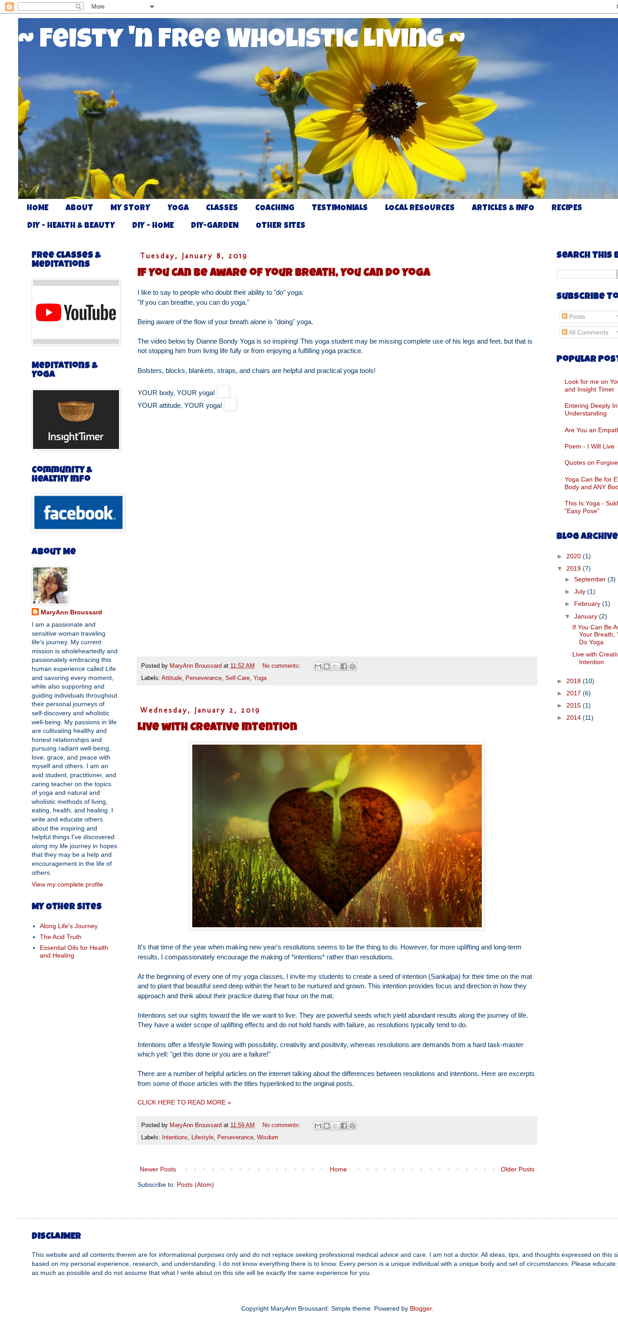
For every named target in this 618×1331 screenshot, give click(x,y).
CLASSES (222, 208)
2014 (574, 717)
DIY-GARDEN (214, 226)
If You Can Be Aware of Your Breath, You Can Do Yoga (284, 273)
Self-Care (237, 678)
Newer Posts (158, 1169)
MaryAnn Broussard (71, 612)
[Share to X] (335, 666)
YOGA (178, 208)
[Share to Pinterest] (352, 666)
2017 (574, 693)
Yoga (259, 678)
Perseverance (203, 678)
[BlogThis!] (326, 666)
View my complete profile (67, 884)
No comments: (282, 666)
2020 (574, 556)
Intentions (175, 1137)
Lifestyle (202, 1137)
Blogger (421, 1308)
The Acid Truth (60, 936)
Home (338, 1169)
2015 (574, 705)
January (586, 616)
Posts (576, 316)
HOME (37, 208)
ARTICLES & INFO (503, 208)
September (591, 579)
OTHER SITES (280, 226)
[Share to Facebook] (343, 666)
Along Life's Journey (69, 926)
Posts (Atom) (195, 1184)
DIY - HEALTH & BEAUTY (71, 226)
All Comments (587, 332)
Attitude (172, 678)
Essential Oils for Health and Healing (74, 951)
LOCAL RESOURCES (420, 208)
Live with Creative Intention (217, 727)
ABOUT (79, 208)
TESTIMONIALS (340, 208)
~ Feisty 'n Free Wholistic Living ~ (241, 41)
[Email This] (318, 666)
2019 (574, 568)
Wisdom (267, 1137)
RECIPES (566, 208)
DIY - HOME (153, 226)
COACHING (275, 208)
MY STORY (130, 208)
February (588, 603)
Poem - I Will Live (589, 446)
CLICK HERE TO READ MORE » (184, 1102)
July (580, 591)
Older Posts (517, 1169)
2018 (574, 680)
